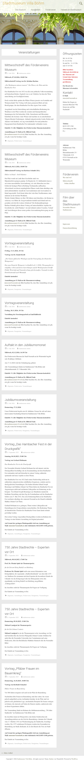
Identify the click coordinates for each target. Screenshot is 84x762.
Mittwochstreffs (68, 181)
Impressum (66, 224)
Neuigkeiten (35, 10)
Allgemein (10, 141)
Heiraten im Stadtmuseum (71, 10)
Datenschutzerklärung (70, 228)
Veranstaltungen (27, 141)
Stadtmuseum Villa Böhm (23, 3)
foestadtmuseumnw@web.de (14, 134)
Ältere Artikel (7, 753)
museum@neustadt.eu (12, 283)
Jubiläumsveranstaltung (20, 400)
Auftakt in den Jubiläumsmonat (25, 345)
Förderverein (50, 10)
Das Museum (20, 10)
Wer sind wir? (67, 177)
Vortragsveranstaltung (19, 243)
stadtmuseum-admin (24, 73)
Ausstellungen (18, 534)
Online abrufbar (69, 183)
